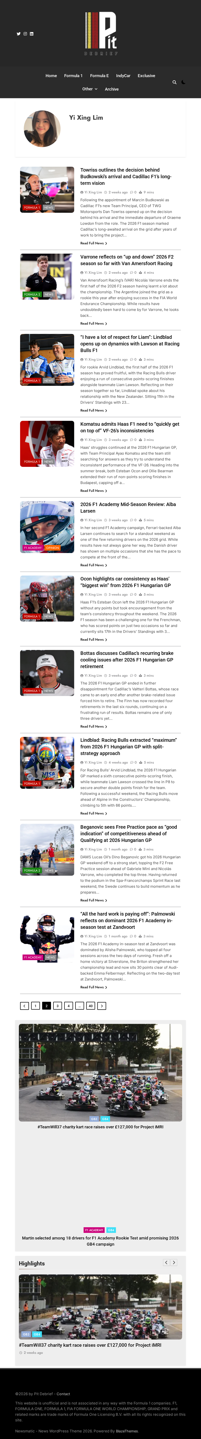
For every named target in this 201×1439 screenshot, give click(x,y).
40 (91, 1006)
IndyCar (123, 75)
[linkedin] (31, 34)
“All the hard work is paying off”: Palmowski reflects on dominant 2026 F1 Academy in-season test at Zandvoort (127, 920)
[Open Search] (174, 82)
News (48, 207)
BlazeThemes (127, 1431)
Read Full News (92, 243)
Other (87, 88)
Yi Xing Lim (93, 192)
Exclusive (146, 75)
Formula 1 (73, 75)
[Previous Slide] (166, 1262)
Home (51, 75)
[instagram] (25, 34)
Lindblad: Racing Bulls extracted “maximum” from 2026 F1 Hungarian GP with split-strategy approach (128, 746)
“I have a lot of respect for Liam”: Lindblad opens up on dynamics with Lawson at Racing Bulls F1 (129, 343)
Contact (63, 1394)
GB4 (105, 1119)
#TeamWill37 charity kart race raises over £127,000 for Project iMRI (100, 1127)
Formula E (99, 75)
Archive (112, 89)
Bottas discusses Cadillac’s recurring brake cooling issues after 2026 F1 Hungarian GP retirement (127, 659)
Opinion (52, 548)
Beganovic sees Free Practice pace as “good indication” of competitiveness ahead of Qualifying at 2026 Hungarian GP (128, 833)
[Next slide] (173, 1262)
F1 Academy (33, 548)
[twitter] (18, 34)
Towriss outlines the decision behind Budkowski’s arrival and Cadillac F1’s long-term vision (126, 176)
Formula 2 (32, 294)
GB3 (94, 1119)
